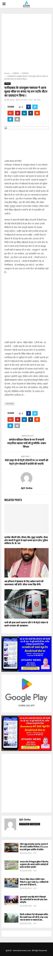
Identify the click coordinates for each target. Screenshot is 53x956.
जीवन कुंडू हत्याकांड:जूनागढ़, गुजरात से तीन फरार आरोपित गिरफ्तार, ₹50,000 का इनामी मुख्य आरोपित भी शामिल (34, 846)
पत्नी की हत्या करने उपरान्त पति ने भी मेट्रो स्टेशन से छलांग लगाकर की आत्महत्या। (26, 624)
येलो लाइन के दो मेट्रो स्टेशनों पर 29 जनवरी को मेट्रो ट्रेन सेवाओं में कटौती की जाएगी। (26, 462)
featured (10, 404)
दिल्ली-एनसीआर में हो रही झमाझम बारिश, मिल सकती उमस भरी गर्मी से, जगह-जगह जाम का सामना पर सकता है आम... (34, 917)
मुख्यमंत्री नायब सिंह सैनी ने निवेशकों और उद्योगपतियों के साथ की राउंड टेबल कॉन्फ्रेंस (33, 899)
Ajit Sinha (10, 100)
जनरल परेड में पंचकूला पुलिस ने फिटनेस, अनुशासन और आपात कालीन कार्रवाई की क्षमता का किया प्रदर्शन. (34, 864)
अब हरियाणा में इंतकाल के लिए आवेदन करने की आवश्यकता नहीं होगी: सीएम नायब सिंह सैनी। (23, 583)
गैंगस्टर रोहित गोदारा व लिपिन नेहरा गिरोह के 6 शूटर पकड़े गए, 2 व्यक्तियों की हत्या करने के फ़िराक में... (34, 882)
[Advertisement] (26, 43)
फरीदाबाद (7, 83)
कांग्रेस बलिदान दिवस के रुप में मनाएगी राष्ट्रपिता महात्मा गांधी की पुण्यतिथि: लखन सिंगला (26, 443)
